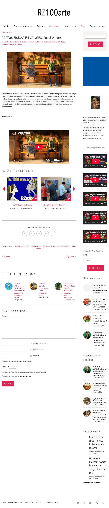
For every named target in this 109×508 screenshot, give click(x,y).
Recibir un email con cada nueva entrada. (17, 376)
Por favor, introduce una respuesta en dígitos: (17, 361)
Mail (38, 349)
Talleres (41, 26)
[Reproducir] (86, 166)
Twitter (24, 233)
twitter (78, 503)
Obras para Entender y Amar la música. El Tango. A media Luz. (97, 465)
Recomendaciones (23, 26)
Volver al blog (7, 32)
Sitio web (36, 355)
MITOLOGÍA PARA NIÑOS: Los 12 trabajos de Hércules (100, 400)
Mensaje (4, 316)
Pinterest (53, 233)
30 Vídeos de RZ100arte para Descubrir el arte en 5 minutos (100, 319)
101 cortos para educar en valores (14, 42)
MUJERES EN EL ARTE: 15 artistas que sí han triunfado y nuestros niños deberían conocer (100, 338)
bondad (31, 42)
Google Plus (39, 233)
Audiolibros (70, 26)
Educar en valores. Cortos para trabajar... (51, 42)
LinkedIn (46, 233)
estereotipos (6, 44)
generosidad (17, 44)
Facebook (32, 233)
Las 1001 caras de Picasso (22, 205)
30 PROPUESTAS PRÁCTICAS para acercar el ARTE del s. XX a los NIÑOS (99, 303)
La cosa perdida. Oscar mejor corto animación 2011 (43, 289)
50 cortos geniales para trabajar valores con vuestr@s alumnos (100, 387)
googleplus (90, 503)
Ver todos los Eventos (91, 483)
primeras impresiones (61, 246)
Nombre (40, 343)
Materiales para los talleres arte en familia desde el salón (100, 287)
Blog (83, 26)
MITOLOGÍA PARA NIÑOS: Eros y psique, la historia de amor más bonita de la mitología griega (100, 415)
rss (96, 503)
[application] (95, 161)
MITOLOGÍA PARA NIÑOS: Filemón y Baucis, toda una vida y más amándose (69, 291)
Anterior (7, 257)
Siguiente (70, 257)
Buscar (96, 44)
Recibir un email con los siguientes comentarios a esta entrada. (24, 372)
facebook (84, 503)
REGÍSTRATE (96, 268)
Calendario (54, 26)
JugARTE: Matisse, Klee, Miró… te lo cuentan (61, 205)
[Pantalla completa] (105, 166)
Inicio (6, 26)
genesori (47, 246)
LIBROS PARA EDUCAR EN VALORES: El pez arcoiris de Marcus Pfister (19, 291)
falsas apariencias (22, 246)
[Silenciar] (102, 166)
